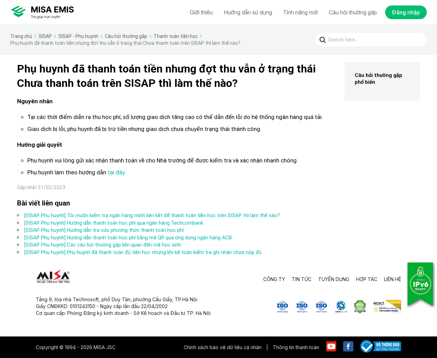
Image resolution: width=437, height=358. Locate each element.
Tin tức (301, 279)
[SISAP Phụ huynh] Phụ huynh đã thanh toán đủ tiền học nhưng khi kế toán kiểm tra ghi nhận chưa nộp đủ (143, 252)
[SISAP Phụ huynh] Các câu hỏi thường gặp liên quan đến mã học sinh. (103, 244)
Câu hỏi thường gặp (353, 12)
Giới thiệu (201, 12)
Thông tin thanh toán (296, 347)
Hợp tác (366, 279)
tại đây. (116, 172)
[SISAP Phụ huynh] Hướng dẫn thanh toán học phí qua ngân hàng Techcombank (113, 223)
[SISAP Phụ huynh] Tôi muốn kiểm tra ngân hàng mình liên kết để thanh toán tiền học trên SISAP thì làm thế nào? (152, 215)
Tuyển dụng (333, 279)
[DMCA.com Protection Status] (360, 311)
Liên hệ (392, 279)
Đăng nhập (406, 12)
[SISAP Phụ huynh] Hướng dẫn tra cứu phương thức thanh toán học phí (104, 230)
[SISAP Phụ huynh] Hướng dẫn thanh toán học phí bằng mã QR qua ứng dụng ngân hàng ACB (128, 237)
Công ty (274, 279)
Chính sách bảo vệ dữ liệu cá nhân (223, 347)
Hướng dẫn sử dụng (248, 12)
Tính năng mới (300, 12)
